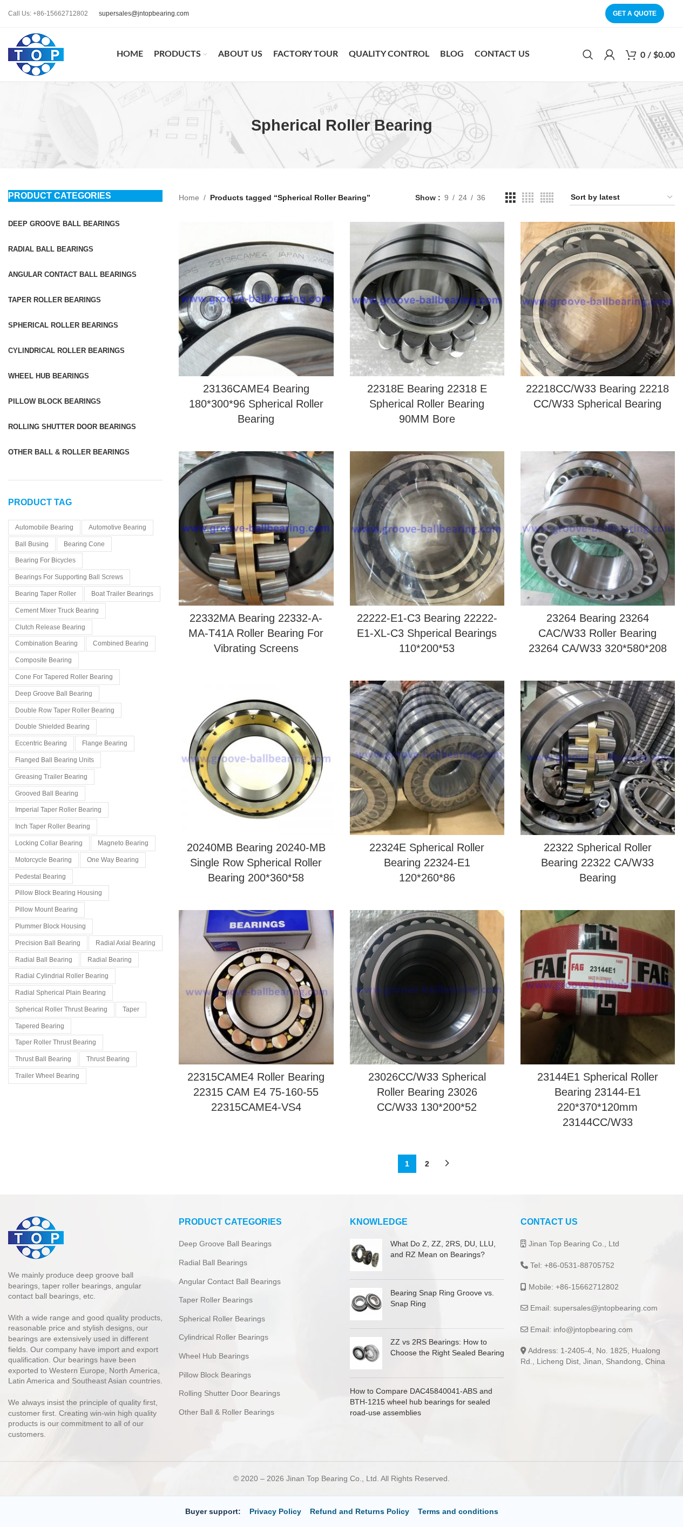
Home (189, 197)
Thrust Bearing (108, 1059)
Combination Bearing (46, 643)
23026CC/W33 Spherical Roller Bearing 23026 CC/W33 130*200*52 (427, 1092)
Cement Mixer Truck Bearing (57, 610)
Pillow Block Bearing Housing (58, 893)
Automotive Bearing (117, 527)
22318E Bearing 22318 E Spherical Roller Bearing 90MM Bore (427, 404)
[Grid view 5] (546, 198)
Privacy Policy (275, 1511)
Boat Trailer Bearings (122, 594)
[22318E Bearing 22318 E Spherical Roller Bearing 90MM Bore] (427, 299)
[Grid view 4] (527, 198)
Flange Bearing (104, 743)
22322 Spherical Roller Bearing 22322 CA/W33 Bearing (597, 862)
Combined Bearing (120, 643)
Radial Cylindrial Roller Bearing (62, 976)
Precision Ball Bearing (47, 943)
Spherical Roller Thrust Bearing (61, 1009)
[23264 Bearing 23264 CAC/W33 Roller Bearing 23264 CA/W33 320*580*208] (597, 528)
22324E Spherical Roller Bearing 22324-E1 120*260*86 (426, 862)
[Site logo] (36, 54)
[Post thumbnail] (366, 1255)
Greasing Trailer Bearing (51, 777)
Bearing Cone (84, 544)
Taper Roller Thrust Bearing (55, 1042)
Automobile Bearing (44, 527)
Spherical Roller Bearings (222, 1318)
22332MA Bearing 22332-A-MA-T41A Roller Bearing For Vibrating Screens (255, 633)
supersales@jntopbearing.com (144, 13)
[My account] (609, 54)
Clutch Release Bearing (50, 627)
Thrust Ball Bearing (43, 1059)
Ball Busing (32, 544)
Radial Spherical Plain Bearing (60, 992)
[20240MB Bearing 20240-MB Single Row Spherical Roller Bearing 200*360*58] (256, 758)
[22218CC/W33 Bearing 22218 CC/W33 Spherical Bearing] (597, 299)
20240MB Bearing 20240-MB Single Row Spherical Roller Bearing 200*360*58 (256, 862)
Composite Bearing (43, 660)
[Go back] (237, 125)
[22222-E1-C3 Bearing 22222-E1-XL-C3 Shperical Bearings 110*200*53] (427, 528)
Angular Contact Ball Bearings (230, 1281)
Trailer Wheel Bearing (47, 1076)
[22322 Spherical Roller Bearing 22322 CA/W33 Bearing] (597, 758)
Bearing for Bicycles (45, 560)
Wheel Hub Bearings (214, 1356)
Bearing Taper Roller (45, 594)
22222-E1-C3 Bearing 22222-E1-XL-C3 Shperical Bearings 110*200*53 (427, 633)
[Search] (588, 54)
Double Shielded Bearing (52, 726)
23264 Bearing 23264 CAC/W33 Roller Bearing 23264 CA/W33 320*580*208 (598, 633)
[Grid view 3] (510, 198)
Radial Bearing (109, 959)
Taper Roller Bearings (216, 1299)
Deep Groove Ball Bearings (225, 1243)
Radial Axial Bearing (125, 943)
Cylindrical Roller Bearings (223, 1337)
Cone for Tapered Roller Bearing (64, 677)
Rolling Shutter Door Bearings (229, 1393)
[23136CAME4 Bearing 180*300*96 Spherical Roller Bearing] (256, 299)
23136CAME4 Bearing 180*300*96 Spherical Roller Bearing (256, 404)
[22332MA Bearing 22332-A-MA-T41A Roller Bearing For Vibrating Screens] (256, 528)
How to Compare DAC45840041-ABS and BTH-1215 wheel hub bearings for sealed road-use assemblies (421, 1401)
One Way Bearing (113, 860)
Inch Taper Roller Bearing (52, 826)
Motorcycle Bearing (43, 860)
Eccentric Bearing (41, 743)
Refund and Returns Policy (359, 1511)
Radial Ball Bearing (43, 959)
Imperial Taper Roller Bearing (58, 809)
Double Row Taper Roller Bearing (64, 710)
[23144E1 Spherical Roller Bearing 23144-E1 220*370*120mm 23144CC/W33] (597, 987)
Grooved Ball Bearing (46, 793)
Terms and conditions (458, 1511)
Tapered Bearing (39, 1026)
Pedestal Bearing (40, 876)
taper (131, 1009)
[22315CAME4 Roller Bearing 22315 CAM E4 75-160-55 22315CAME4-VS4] (256, 987)
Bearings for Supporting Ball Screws (69, 577)
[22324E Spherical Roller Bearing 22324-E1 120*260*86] (427, 758)
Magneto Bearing (123, 843)
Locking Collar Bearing (49, 843)
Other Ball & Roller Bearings (226, 1412)
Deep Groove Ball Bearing (53, 693)
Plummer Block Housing (50, 926)
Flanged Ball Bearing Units (54, 760)
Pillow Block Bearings (215, 1374)
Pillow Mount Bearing (46, 909)
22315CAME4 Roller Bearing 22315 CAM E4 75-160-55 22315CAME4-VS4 (255, 1092)
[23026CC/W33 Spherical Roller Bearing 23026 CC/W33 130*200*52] (427, 987)
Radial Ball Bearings (213, 1262)
